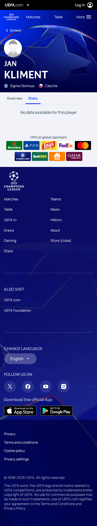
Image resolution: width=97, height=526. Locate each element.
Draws (9, 230)
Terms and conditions (21, 442)
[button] (82, 16)
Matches (11, 199)
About (55, 230)
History (56, 219)
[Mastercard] (83, 145)
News (54, 209)
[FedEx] (66, 145)
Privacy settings (16, 459)
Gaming (10, 240)
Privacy (9, 433)
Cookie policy (14, 450)
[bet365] (40, 156)
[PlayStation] (31, 145)
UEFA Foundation (17, 310)
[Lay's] (49, 145)
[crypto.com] (23, 156)
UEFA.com (12, 299)
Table (8, 209)
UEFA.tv (10, 219)
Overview (14, 98)
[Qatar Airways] (74, 156)
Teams (55, 199)
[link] (33, 16)
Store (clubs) (60, 240)
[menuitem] (36, 16)
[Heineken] (14, 145)
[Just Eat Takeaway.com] (57, 156)
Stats (33, 98)
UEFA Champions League (11, 16)
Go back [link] (15, 30)
